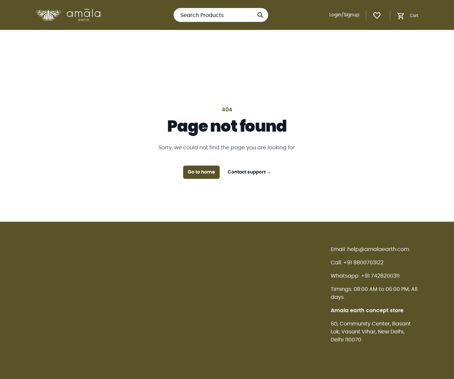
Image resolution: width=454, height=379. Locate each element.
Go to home (201, 172)
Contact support (249, 172)
